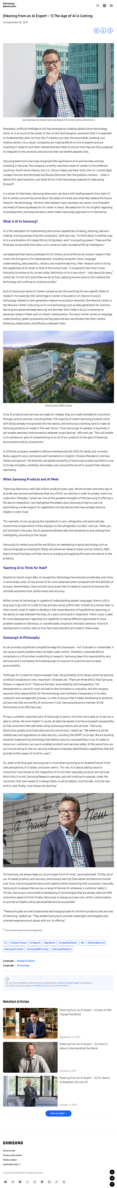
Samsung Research (61, 949)
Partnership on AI (96, 942)
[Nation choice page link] (104, 5)
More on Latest (57, 1113)
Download (103, 30)
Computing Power (68, 942)
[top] (112, 1184)
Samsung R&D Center (38, 949)
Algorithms (49, 942)
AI (5, 942)
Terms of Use (9, 1150)
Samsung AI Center (13, 949)
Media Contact (42, 985)
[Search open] (98, 5)
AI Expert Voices (18, 942)
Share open (110, 30)
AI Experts (35, 942)
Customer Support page (68, 983)
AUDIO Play (96, 30)
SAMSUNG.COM (10, 1164)
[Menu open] (111, 5)
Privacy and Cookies (12, 1155)
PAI (82, 942)
